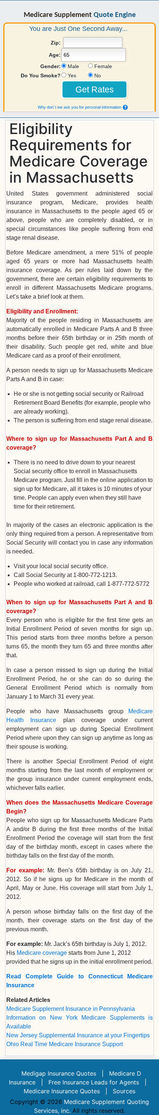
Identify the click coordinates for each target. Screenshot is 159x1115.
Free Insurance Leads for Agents (93, 1082)
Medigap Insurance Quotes (58, 1073)
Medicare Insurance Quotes (62, 1091)
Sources (124, 1091)
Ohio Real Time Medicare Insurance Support (64, 1044)
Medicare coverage (42, 953)
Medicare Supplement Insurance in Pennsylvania (70, 1009)
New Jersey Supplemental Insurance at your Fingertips (78, 1035)
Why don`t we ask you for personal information (79, 107)
